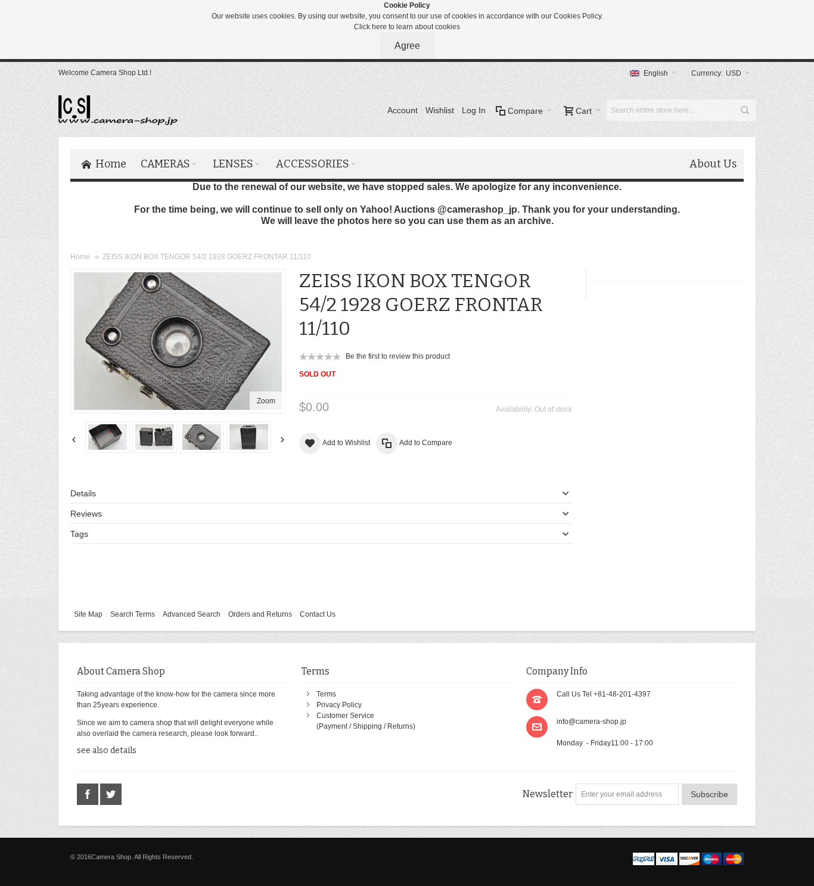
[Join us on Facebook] (88, 795)
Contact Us (317, 614)
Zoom (266, 401)
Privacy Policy (339, 705)
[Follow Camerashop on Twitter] (111, 795)
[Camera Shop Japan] (118, 110)
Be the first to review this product (398, 356)
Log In (474, 110)
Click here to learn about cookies (407, 27)
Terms (326, 694)
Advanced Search (191, 614)
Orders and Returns (260, 614)
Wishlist (439, 110)
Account (402, 110)
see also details (106, 750)
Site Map (88, 614)
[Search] (745, 110)
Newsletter (548, 794)
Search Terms (132, 614)
